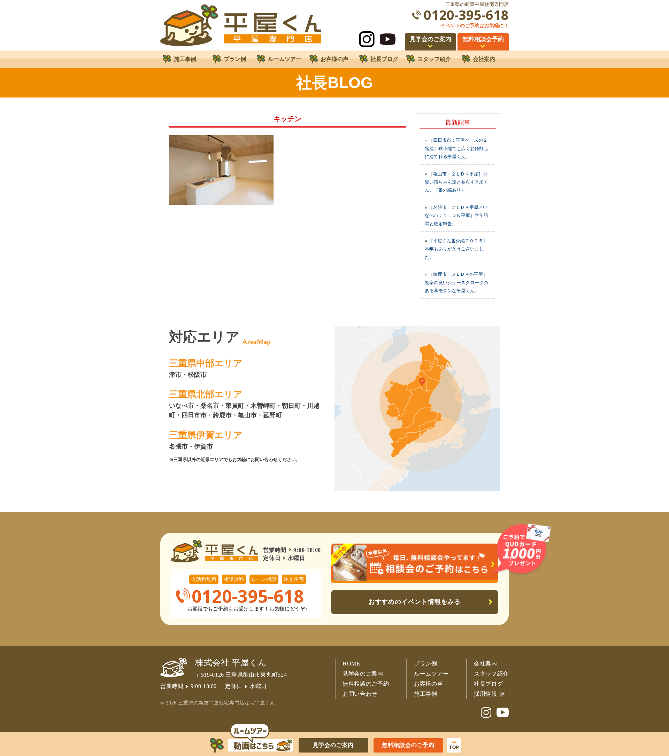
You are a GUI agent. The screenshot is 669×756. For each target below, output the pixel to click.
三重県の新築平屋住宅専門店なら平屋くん (226, 703)
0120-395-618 (466, 15)
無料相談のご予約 (366, 684)
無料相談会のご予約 (408, 745)
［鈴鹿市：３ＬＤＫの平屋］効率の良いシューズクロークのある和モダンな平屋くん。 (456, 282)
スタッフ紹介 (491, 674)
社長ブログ (488, 684)
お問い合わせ (360, 694)
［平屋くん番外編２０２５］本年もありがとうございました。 (456, 249)
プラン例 (425, 664)
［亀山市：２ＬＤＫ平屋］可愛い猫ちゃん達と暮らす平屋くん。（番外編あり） (456, 182)
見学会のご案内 (363, 674)
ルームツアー (431, 674)
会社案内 (485, 664)
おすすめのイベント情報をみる (415, 601)
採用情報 (485, 694)
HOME (351, 664)
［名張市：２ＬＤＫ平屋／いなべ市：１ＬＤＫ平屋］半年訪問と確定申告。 (456, 215)
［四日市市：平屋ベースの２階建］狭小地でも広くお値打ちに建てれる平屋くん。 (456, 148)
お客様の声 (428, 684)
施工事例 (425, 694)
